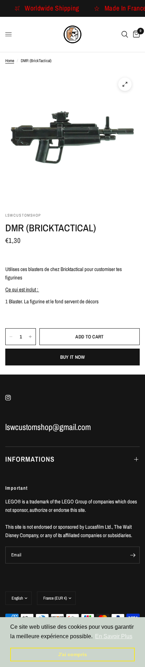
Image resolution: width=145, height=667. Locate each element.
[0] (135, 34)
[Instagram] (13, 397)
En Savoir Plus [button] (113, 636)
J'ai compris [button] (72, 654)
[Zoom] (125, 84)
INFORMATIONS (30, 459)
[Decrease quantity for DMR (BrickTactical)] (11, 337)
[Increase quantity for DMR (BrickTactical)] (30, 337)
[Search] (125, 34)
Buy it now (72, 357)
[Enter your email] (133, 555)
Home (9, 61)
